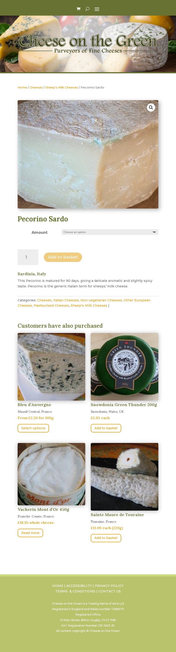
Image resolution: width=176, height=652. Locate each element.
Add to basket (63, 257)
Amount (39, 232)
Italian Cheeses (66, 300)
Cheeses (36, 87)
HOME (57, 586)
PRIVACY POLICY (109, 586)
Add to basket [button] (106, 428)
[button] (151, 107)
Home (22, 87)
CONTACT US (109, 591)
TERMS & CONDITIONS (75, 591)
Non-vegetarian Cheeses (101, 300)
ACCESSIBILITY (79, 586)
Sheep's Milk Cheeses (61, 87)
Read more (30, 533)
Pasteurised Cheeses (51, 305)
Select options (33, 428)
